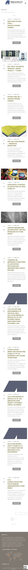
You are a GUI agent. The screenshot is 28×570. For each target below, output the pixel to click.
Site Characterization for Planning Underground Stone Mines (16, 484)
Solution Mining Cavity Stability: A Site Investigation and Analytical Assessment (15, 448)
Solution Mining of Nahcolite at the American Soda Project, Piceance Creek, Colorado (15, 400)
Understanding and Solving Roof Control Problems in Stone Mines (16, 230)
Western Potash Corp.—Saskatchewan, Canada (14, 24)
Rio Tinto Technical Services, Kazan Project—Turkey (15, 68)
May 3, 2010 (17, 182)
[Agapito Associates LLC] (14, 3)
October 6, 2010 (17, 19)
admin (10, 19)
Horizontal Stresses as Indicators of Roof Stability (16, 186)
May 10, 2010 (17, 64)
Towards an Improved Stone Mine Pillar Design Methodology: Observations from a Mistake (16, 265)
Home (14, 15)
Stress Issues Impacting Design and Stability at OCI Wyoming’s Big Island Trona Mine (16, 353)
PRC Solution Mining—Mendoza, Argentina (16, 143)
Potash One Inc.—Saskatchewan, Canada (14, 99)
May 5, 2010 (17, 94)
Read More (18, 546)
